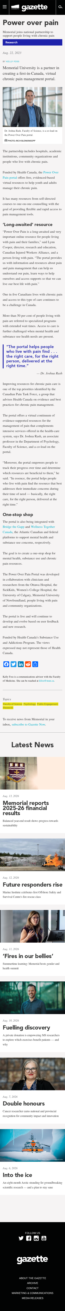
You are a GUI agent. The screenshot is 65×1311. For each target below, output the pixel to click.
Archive (32, 1283)
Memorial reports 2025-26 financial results (26, 808)
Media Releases (32, 1298)
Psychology (30, 704)
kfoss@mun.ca (46, 680)
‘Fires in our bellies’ (28, 956)
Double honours (24, 1103)
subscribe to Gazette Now (28, 724)
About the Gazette (32, 1278)
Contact (33, 1288)
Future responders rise (32, 884)
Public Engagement (47, 704)
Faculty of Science (12, 704)
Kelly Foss (12, 61)
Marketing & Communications (32, 1293)
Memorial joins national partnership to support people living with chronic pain (28, 33)
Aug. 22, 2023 (12, 52)
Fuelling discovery (26, 1027)
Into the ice (17, 1175)
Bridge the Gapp (13, 526)
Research (8, 707)
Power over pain (30, 22)
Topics (7, 699)
